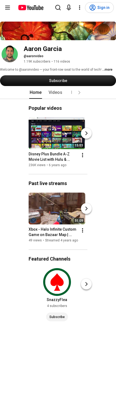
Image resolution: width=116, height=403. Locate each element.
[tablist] (58, 92)
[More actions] (82, 155)
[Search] (58, 7)
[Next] (86, 133)
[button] (79, 92)
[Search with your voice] (68, 7)
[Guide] (7, 7)
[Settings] (79, 7)
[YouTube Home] (30, 7)
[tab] (35, 92)
